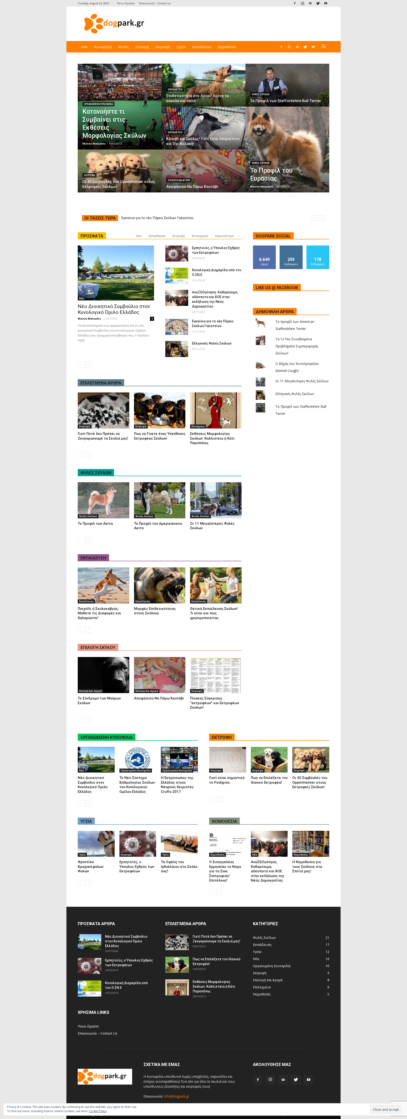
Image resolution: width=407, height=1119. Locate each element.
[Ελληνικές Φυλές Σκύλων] (176, 349)
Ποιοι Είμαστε (126, 3)
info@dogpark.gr (176, 1096)
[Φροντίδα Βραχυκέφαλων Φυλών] (96, 844)
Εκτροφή (162, 46)
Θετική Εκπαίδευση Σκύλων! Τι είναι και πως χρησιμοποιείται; (214, 613)
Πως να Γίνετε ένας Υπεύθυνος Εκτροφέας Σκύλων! (159, 436)
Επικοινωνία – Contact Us (97, 1033)
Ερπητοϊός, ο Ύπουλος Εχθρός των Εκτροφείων (136, 866)
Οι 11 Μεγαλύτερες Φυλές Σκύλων (302, 381)
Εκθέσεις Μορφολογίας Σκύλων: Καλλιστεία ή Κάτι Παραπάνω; (212, 438)
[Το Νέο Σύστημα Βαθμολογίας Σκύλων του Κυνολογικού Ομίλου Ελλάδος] (137, 760)
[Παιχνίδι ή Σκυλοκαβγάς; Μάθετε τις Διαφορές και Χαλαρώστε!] (103, 585)
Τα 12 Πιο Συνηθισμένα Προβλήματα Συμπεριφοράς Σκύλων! (296, 346)
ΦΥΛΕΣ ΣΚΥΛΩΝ (96, 472)
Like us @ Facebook (277, 288)
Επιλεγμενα (200, 236)
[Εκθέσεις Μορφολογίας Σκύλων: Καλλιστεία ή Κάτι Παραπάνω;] (216, 410)
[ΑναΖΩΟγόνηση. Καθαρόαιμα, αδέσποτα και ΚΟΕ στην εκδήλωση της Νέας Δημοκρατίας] (176, 298)
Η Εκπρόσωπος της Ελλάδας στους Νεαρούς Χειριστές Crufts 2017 (177, 785)
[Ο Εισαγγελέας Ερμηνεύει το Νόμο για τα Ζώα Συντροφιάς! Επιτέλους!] (227, 844)
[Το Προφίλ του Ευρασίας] (287, 149)
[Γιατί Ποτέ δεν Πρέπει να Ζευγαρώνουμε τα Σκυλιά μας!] (103, 410)
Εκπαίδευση (201, 46)
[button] (323, 47)
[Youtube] (325, 3)
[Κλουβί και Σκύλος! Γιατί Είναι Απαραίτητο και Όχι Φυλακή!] (203, 132)
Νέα (84, 46)
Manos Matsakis (94, 143)
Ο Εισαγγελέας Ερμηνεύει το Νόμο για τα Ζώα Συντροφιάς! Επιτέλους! (225, 871)
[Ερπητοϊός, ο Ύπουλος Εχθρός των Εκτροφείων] (176, 253)
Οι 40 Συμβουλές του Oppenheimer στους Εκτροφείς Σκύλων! (309, 782)
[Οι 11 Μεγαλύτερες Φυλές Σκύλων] (216, 500)
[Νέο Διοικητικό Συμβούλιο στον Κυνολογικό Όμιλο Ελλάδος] (116, 272)
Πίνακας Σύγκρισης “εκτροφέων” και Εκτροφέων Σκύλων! (214, 703)
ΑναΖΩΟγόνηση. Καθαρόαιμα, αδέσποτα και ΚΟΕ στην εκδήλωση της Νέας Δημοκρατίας (267, 871)
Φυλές (123, 46)
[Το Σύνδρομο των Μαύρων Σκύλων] (103, 675)
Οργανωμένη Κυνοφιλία (98, 104)
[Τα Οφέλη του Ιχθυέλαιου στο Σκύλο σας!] (179, 844)
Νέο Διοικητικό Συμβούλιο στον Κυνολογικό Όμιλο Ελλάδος (169, 218)
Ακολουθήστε (291, 247)
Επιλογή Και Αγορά (179, 180)
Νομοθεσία (227, 46)
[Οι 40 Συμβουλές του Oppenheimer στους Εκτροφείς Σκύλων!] (120, 175)
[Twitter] (318, 3)
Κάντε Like (264, 247)
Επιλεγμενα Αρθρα (101, 382)
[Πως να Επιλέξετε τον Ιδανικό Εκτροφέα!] (269, 760)
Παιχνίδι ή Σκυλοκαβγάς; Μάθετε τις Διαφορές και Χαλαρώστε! (99, 613)
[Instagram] (302, 3)
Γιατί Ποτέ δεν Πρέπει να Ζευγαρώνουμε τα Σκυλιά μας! (103, 436)
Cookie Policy (98, 1111)
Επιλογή (142, 46)
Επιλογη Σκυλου (98, 647)
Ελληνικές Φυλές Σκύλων (212, 343)
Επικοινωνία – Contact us (155, 3)
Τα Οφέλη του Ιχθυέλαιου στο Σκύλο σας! (179, 866)
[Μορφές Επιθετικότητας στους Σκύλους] (160, 585)
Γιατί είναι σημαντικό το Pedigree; (227, 780)
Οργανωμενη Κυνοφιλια (107, 737)
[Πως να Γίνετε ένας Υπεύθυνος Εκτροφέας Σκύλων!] (160, 410)
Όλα (139, 236)
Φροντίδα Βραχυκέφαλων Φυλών (90, 866)
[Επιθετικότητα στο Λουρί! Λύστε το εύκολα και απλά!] (203, 90)
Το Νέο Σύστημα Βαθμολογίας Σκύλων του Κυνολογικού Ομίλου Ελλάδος (137, 785)
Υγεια (86, 821)
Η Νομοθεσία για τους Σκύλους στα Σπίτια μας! (307, 866)
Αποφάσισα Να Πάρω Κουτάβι (159, 698)
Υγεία (180, 46)
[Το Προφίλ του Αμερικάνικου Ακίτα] (160, 500)
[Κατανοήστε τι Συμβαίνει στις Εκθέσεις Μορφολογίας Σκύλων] (120, 107)
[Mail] (310, 3)
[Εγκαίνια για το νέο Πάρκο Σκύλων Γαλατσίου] (176, 327)
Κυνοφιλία (103, 46)
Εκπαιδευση (93, 557)
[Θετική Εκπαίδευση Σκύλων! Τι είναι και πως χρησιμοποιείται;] (216, 585)
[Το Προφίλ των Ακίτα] (103, 500)
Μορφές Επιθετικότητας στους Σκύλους (155, 611)
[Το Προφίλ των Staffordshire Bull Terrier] (287, 90)
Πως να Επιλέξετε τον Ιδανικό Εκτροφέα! (269, 780)
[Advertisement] (243, 23)
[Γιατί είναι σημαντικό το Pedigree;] (227, 760)
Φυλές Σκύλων (260, 94)
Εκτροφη (222, 737)
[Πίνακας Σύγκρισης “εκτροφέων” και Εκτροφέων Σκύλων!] (216, 675)
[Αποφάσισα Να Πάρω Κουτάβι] (203, 175)
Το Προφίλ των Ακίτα (95, 523)
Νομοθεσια (224, 821)
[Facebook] (294, 3)
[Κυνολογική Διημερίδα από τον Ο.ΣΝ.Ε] (176, 276)
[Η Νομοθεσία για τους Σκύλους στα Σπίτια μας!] (310, 844)
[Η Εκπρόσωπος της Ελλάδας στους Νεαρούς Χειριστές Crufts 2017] (179, 760)
